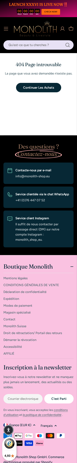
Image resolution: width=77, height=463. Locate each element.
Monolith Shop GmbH (31, 457)
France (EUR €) (20, 425)
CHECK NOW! (50, 11)
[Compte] (62, 28)
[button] (8, 430)
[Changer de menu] (6, 28)
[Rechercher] (67, 45)
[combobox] (38, 45)
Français (47, 426)
